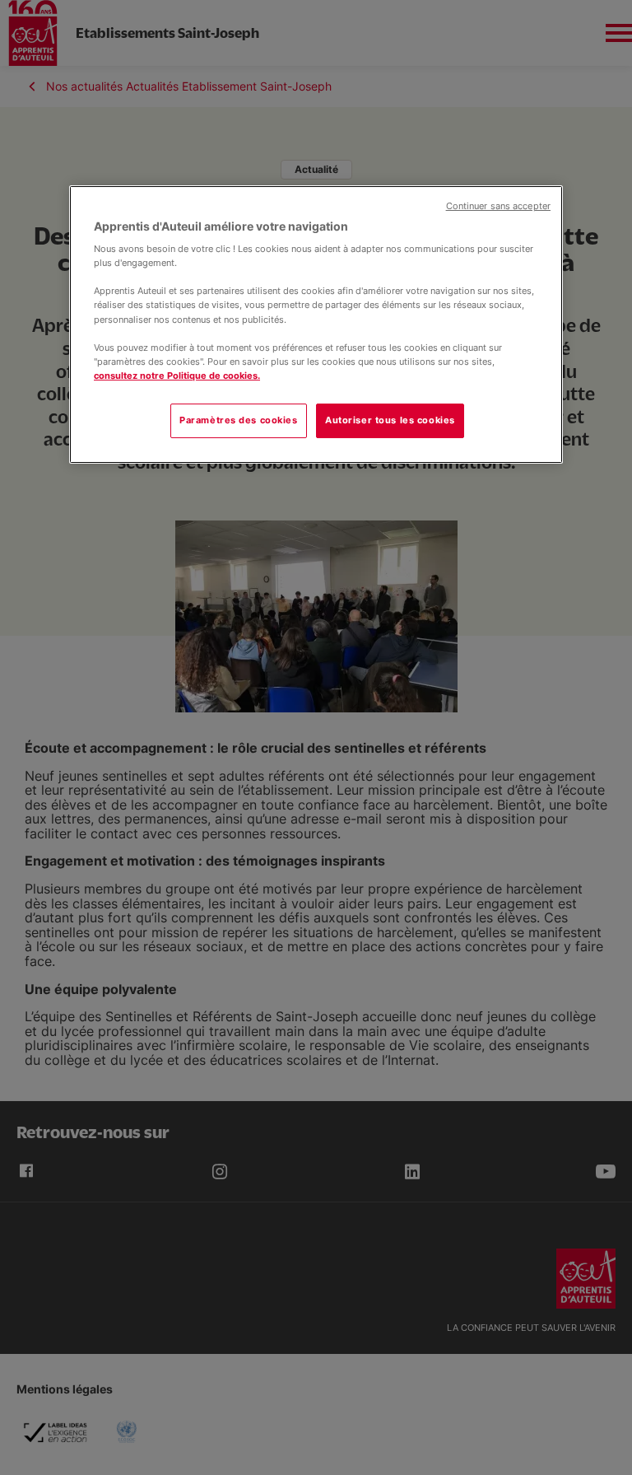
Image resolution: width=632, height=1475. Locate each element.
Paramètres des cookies (238, 420)
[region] (316, 324)
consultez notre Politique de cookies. (177, 375)
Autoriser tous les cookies (390, 420)
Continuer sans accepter (498, 206)
